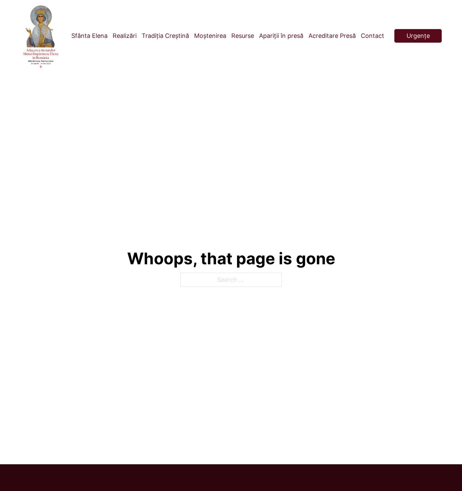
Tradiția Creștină (165, 35)
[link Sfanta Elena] (40, 36)
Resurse (242, 35)
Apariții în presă (281, 35)
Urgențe (418, 35)
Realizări (125, 35)
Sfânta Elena (89, 35)
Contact (372, 35)
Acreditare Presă (332, 35)
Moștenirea (210, 35)
